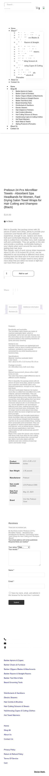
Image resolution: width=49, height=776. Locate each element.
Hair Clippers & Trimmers (25, 110)
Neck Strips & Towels (23, 122)
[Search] (7, 8)
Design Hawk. (39, 772)
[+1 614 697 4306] (24, 639)
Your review (13, 549)
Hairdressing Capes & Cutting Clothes (29, 67)
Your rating (13, 547)
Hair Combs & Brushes (24, 112)
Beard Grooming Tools (24, 103)
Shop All (14, 31)
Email (11, 581)
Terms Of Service (11, 758)
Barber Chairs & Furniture (25, 94)
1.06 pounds (27, 471)
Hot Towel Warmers (23, 119)
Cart (5, 763)
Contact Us (15, 82)
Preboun (26, 478)
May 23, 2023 (28, 492)
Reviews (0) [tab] (13, 312)
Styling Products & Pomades (24, 76)
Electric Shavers (21, 108)
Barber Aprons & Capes (24, 91)
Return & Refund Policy (13, 754)
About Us (14, 80)
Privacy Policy (9, 750)
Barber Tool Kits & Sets (24, 101)
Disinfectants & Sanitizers (25, 105)
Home (13, 28)
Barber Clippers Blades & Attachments (27, 39)
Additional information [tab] (31, 307)
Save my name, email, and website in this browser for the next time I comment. (24, 594)
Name (11, 570)
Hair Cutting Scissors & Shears (26, 62)
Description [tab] (13, 307)
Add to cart (23, 273)
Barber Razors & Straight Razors (27, 43)
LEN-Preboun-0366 (30, 485)
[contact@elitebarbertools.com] (24, 643)
